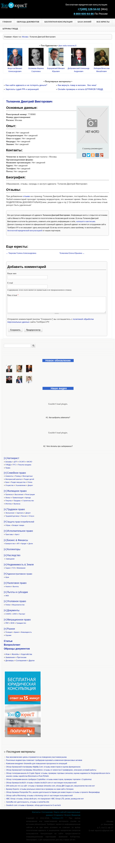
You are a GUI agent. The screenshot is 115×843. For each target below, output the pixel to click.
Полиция (8, 632)
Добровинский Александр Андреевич (78, 69)
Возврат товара (18, 525)
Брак (7, 482)
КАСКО (29, 462)
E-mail (10, 283)
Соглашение (47, 812)
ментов (25, 648)
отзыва (26, 196)
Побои (7, 605)
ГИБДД (8, 465)
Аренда (28, 497)
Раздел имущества (18, 482)
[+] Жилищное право (15, 491)
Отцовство (9, 485)
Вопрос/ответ (12, 645)
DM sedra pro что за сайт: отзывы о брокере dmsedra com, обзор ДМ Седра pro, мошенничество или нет (50, 786)
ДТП (15, 462)
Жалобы (15, 654)
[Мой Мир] (97, 155)
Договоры (10, 661)
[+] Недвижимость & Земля (19, 564)
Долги (30, 543)
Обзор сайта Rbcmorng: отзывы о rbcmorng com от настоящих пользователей (39, 796)
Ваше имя (11, 273)
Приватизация (17, 497)
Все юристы (103, 22)
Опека (29, 482)
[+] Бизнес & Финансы (16, 540)
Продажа (17, 500)
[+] (19, 521)
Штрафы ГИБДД (10, 29)
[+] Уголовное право (15, 601)
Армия (16, 632)
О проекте (58, 815)
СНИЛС (8, 614)
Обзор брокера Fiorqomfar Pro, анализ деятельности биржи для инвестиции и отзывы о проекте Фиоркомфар (53, 792)
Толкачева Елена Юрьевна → (71, 253)
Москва (25, 37)
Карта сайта (59, 812)
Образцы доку (12, 648)
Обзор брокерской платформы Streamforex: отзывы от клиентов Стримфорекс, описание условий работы (51, 770)
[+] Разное (9, 628)
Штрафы (8, 462)
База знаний (84, 22)
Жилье (7, 497)
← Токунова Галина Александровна (21, 253)
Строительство (28, 500)
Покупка (8, 500)
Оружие (8, 635)
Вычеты (16, 586)
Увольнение (9, 513)
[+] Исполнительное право (18, 531)
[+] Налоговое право (15, 583)
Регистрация (30, 494)
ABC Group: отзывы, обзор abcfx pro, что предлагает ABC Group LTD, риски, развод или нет (45, 799)
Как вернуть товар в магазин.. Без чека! (77, 85)
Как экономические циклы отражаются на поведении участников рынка (36, 757)
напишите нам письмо (85, 221)
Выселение (19, 494)
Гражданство (21, 623)
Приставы (9, 534)
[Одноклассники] (93, 155)
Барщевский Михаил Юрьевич (56, 69)
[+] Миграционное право (17, 619)
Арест (17, 534)
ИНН (15, 614)
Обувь (7, 525)
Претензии (21, 657)
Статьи (8, 641)
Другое (32, 661)
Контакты (36, 812)
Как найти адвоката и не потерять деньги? (26, 85)
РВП (7, 623)
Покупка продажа (24, 465)
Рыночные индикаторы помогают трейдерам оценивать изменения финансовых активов (44, 760)
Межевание (21, 568)
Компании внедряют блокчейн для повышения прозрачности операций (36, 763)
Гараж (7, 568)
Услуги (67, 815)
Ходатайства (26, 654)
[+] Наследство (12, 555)
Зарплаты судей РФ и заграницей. (22, 89)
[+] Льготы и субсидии (16, 592)
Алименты (9, 476)
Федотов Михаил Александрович (15, 69)
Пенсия (24, 516)
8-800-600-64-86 (84, 13)
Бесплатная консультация (58, 22)
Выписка (17, 504)
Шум (7, 577)
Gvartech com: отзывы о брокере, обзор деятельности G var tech (33, 805)
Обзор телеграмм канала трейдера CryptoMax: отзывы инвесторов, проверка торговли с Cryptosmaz (49, 779)
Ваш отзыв (12, 295)
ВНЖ (12, 623)
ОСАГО (22, 462)
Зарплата (20, 513)
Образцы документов (28, 22)
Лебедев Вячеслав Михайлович (101, 69)
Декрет (30, 485)
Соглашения (21, 661)
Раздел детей (29, 479)
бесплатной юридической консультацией (24, 231)
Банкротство (10, 543)
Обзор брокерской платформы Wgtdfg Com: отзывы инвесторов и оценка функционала (43, 767)
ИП (18, 543)
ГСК (13, 568)
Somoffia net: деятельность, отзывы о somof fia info (27, 802)
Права (7, 468)
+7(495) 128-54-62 (89, 9)
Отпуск (31, 516)
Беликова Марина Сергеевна (36, 69)
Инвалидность (26, 632)
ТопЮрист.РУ (57, 818)
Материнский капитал (13, 479)
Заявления (10, 657)
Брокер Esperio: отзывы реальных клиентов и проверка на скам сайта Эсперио (40, 789)
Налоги (8, 586)
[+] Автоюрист (11, 458)
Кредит (24, 543)
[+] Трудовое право (14, 509)
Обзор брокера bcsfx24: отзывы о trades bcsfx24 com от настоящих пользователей (41, 783)
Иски (8, 654)
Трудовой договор (12, 516)
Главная (7, 22)
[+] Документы (11, 610)
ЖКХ (7, 596)
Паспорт (22, 614)
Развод (18, 476)
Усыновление (21, 485)
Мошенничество (18, 605)
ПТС (14, 465)
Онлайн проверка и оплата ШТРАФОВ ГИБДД (80, 89)
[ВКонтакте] (84, 155)
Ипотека (8, 504)
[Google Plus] (101, 155)
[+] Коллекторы (12, 549)
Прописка (9, 494)
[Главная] (14, 7)
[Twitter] (88, 155)
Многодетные (27, 476)
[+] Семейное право (15, 473)
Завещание (10, 559)
